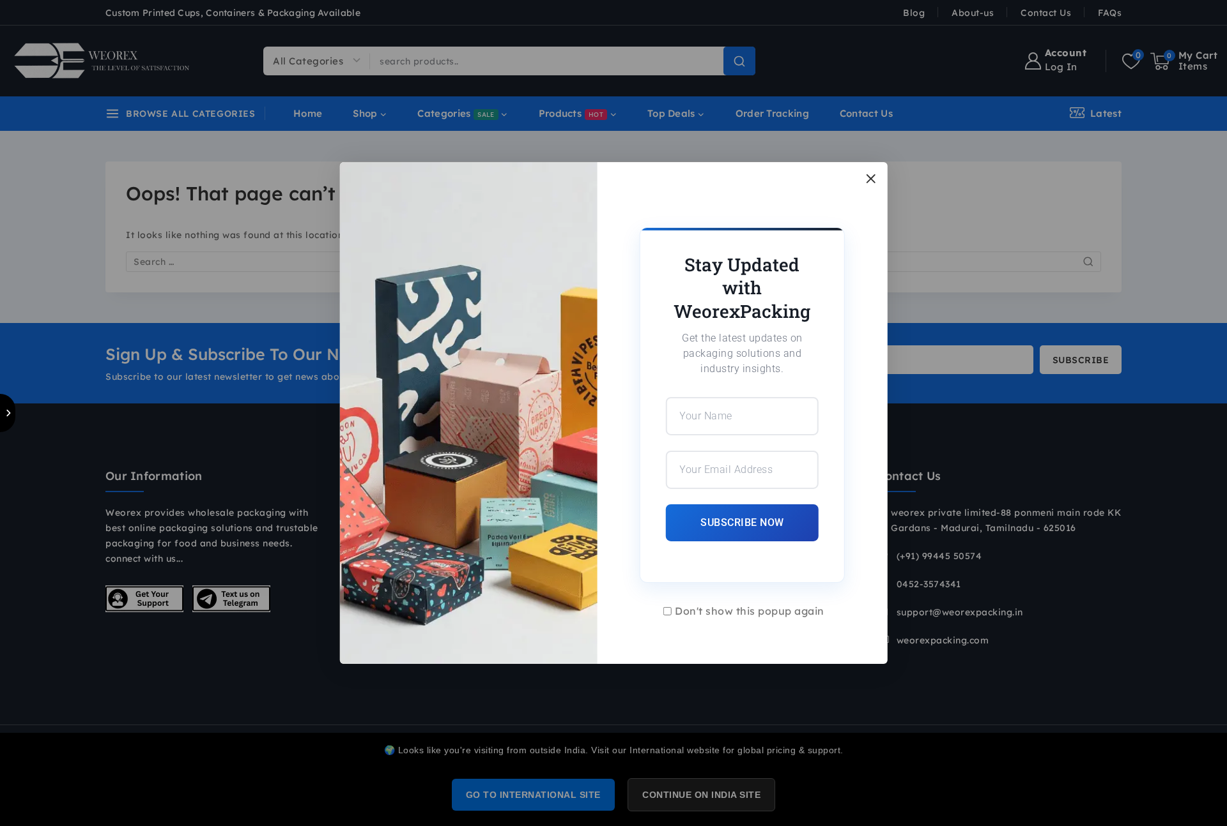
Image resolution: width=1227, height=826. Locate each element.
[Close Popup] (871, 178)
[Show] (7, 413)
